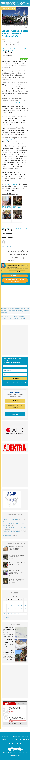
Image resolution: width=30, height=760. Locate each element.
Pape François (5, 8)
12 (4, 608)
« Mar (4, 617)
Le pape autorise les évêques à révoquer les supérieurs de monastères (16, 581)
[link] (21, 103)
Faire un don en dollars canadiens (15, 280)
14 (11, 608)
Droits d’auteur (15, 739)
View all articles (6, 247)
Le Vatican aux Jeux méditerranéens (11, 531)
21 (11, 611)
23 (18, 611)
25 (25, 611)
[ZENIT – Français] (8, 3)
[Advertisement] (15, 296)
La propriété (16, 737)
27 (8, 614)
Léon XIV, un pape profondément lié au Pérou (8, 629)
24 (21, 611)
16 (18, 608)
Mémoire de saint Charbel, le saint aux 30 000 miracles (17, 563)
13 (8, 608)
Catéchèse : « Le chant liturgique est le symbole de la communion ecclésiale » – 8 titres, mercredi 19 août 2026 (15, 523)
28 (11, 614)
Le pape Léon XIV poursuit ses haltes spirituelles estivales (9, 652)
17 (21, 608)
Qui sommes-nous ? (7, 737)
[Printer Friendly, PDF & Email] (24, 59)
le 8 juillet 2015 (9, 140)
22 (15, 611)
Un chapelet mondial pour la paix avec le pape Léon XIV (17, 556)
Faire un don (15, 276)
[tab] (9, 703)
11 (25, 605)
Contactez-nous (24, 739)
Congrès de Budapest (10, 184)
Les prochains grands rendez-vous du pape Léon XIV (9, 641)
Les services (24, 737)
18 (25, 608)
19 (4, 611)
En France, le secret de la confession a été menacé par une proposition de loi (17, 572)
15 (15, 608)
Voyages (12, 8)
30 (18, 614)
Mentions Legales (5, 739)
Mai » (7, 617)
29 (15, 614)
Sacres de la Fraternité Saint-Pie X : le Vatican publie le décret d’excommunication (18, 548)
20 (8, 611)
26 (4, 614)
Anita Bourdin (18, 48)
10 (21, 605)
